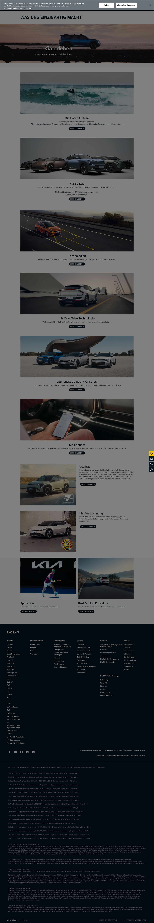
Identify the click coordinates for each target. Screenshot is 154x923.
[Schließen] (150, 5)
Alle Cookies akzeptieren (126, 5)
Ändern (106, 5)
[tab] (151, 453)
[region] (77, 5)
